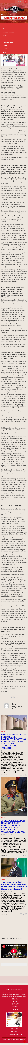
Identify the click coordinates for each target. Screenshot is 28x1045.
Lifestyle (5, 48)
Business (5, 35)
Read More (4, 914)
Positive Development (8, 32)
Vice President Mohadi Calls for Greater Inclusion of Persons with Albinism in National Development (14, 885)
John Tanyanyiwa (17, 706)
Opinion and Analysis (8, 42)
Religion (5, 45)
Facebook (9, 1034)
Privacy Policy (15, 1006)
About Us (15, 1001)
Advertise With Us (15, 1003)
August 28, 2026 (8, 892)
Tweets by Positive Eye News (11, 938)
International (6, 38)
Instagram (16, 1034)
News (3, 879)
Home (4, 28)
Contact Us (15, 1005)
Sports (4, 52)
